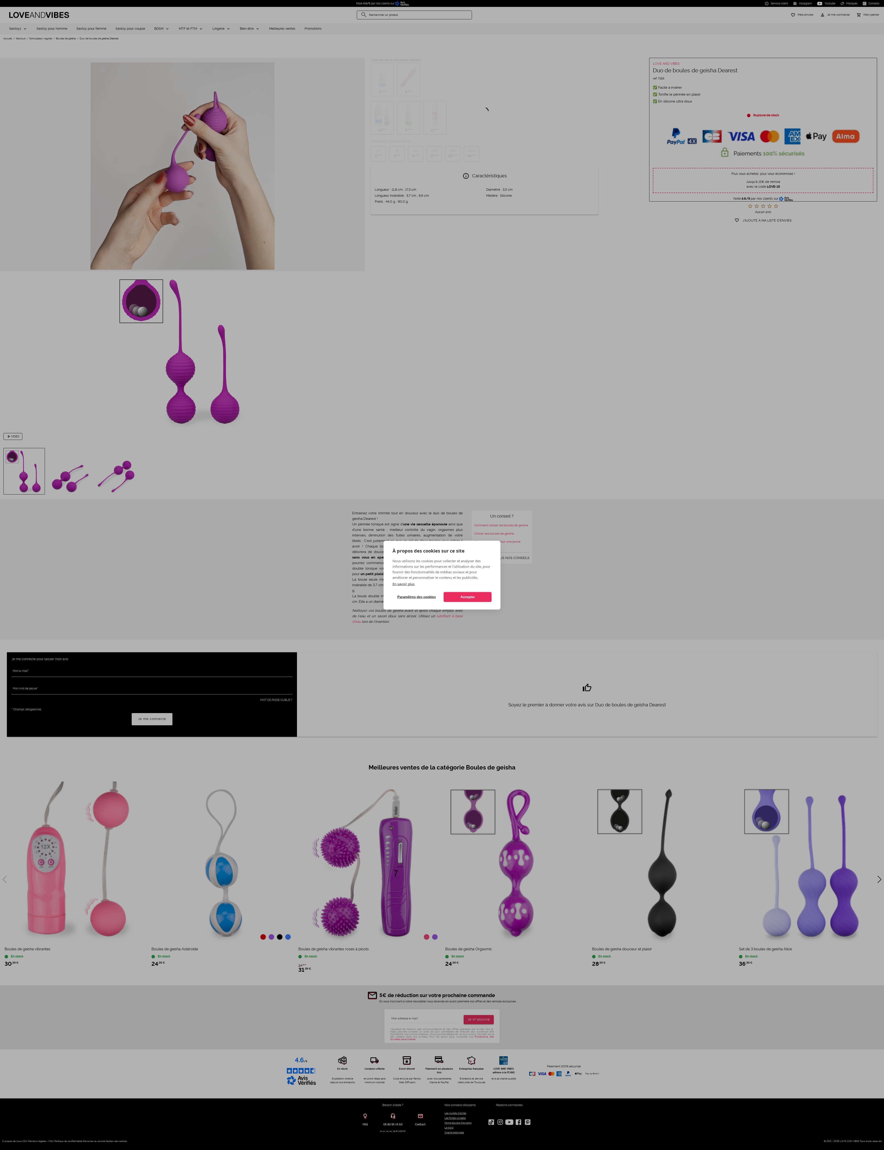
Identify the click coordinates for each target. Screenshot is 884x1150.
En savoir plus (404, 583)
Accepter (467, 597)
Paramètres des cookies (416, 597)
